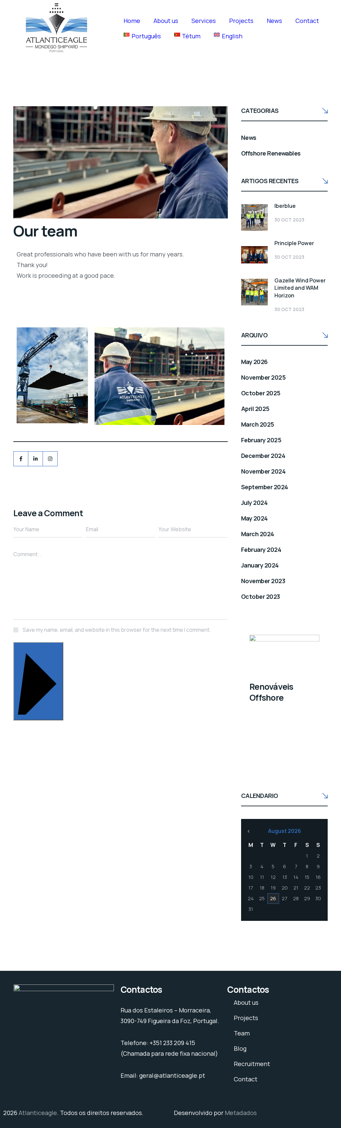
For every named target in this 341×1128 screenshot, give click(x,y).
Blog (240, 1048)
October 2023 (260, 596)
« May (248, 831)
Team (242, 1033)
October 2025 (260, 393)
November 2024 (263, 471)
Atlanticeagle (38, 1113)
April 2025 (255, 409)
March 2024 (257, 534)
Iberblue (285, 205)
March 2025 (257, 424)
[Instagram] (50, 459)
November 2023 (263, 581)
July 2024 (254, 503)
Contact (307, 21)
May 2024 (254, 518)
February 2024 (261, 550)
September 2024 (264, 487)
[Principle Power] (254, 254)
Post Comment (38, 646)
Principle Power (294, 243)
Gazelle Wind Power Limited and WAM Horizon (300, 288)
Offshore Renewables (271, 153)
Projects (241, 21)
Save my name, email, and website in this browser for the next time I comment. (117, 629)
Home (132, 21)
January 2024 (260, 565)
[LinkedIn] (35, 459)
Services (203, 21)
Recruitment (252, 1064)
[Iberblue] (254, 217)
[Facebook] (21, 459)
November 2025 (263, 377)
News (274, 21)
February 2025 (261, 440)
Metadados (241, 1113)
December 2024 (263, 456)
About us (166, 21)
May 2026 (254, 362)
